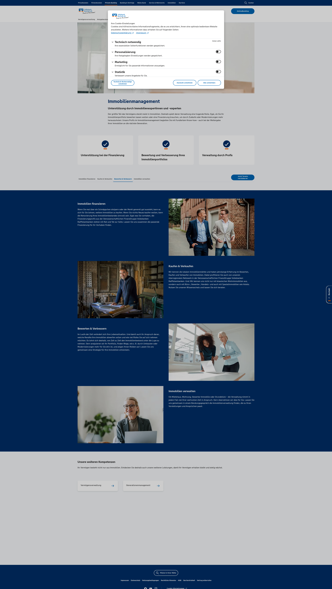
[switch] (218, 51)
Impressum (141, 33)
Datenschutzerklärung (121, 33)
